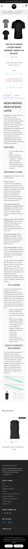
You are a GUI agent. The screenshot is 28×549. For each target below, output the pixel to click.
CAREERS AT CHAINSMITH (10, 498)
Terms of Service (7, 501)
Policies (4, 491)
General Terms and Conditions (10, 493)
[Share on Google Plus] (14, 87)
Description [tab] (7, 95)
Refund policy (6, 503)
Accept (9, 546)
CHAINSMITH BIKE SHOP (9, 465)
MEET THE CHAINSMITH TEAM (14, 1)
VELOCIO (17, 65)
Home (4, 11)
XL (21, 73)
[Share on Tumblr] (17, 87)
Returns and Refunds (8, 496)
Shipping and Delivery (8, 488)
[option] (18, 29)
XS (6, 73)
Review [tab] (17, 95)
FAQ (3, 483)
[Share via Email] (20, 87)
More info (18, 546)
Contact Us (5, 486)
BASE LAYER (18, 62)
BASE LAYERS (10, 11)
